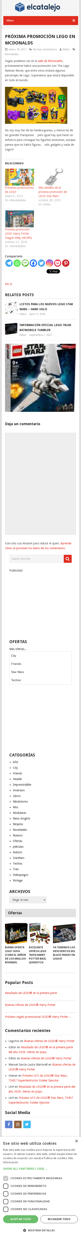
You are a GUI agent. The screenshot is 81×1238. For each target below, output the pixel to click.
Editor (66, 49)
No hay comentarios (45, 49)
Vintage (17, 880)
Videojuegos (20, 874)
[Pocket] (57, 263)
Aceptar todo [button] (20, 1219)
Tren (16, 869)
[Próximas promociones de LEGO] (19, 177)
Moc (15, 807)
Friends (16, 663)
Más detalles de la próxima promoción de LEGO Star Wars (52, 192)
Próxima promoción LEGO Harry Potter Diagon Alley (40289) (18, 233)
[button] (40, 1168)
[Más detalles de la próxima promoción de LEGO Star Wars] (53, 177)
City (13, 655)
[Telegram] (9, 263)
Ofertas (17, 841)
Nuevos (17, 835)
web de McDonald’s (50, 61)
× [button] (76, 1141)
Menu (10, 20)
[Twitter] (41, 263)
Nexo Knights (21, 818)
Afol (15, 762)
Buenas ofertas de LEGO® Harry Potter (30, 1005)
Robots (17, 852)
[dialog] (40, 1187)
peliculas (18, 846)
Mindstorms (20, 801)
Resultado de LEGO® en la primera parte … (33, 993)
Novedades (12, 54)
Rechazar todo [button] (59, 1219)
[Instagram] (49, 263)
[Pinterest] (65, 263)
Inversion (19, 790)
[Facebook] (33, 263)
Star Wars (17, 672)
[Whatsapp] (17, 263)
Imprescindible (22, 784)
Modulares (19, 812)
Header (17, 779)
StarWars (18, 858)
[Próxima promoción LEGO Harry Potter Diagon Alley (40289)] (19, 218)
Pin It (8, 284)
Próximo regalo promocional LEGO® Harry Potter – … (39, 1016)
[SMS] (25, 263)
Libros (17, 796)
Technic (16, 680)
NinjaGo (18, 824)
